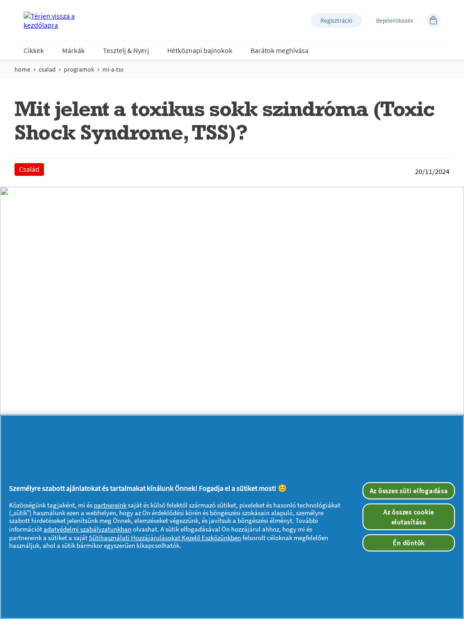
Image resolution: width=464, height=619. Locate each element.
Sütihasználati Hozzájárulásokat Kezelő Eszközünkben (165, 537)
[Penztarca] (433, 20)
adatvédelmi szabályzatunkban (87, 529)
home (22, 69)
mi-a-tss (113, 69)
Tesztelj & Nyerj (126, 50)
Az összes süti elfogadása (409, 490)
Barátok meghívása (280, 50)
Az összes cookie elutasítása (408, 517)
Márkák (73, 50)
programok (79, 69)
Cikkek (34, 50)
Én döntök (409, 542)
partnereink (110, 505)
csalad (47, 69)
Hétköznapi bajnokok (199, 50)
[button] (336, 20)
